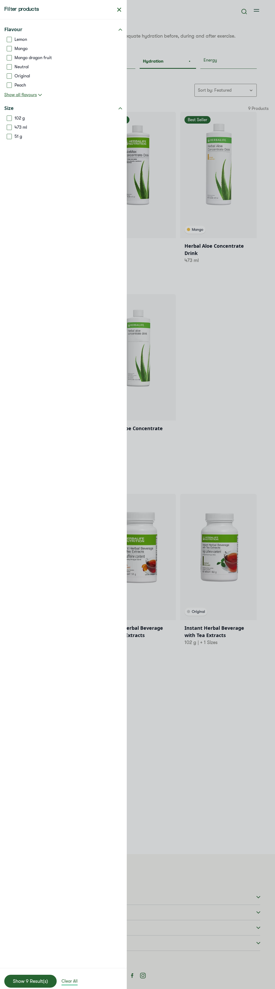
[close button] (119, 9)
